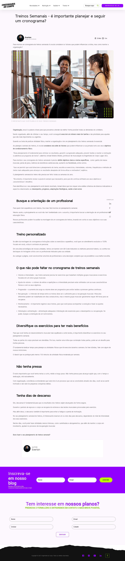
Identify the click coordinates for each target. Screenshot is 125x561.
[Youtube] (95, 555)
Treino (65, 6)
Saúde (55, 6)
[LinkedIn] (110, 204)
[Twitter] (110, 212)
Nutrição (45, 6)
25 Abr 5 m (102, 38)
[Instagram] (89, 555)
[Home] (8, 5)
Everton (30, 38)
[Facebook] (110, 208)
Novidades (34, 6)
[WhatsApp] (111, 217)
